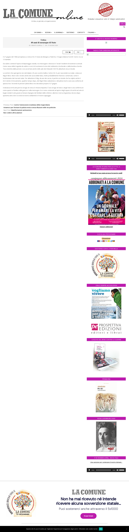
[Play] (89, 115)
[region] (64, 502)
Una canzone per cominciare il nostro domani (105, 462)
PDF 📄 (79, 52)
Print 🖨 (67, 52)
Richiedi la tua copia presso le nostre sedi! (106, 173)
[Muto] (118, 115)
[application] (106, 115)
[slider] (122, 115)
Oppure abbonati (106, 227)
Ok (101, 529)
